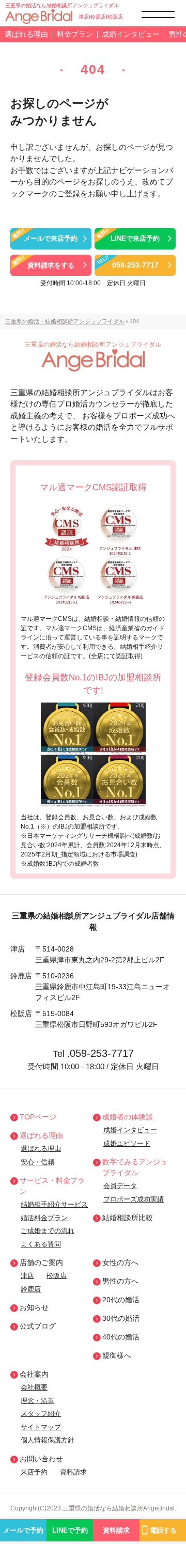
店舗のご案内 (41, 1262)
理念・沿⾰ (37, 1401)
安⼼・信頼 (37, 1162)
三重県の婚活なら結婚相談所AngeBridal (119, 1508)
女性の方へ (120, 1262)
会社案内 (34, 1374)
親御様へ (116, 1355)
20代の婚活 (121, 1300)
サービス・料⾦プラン (52, 1185)
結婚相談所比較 (127, 1217)
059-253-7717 (102, 1053)
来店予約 (34, 1472)
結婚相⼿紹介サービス (54, 1204)
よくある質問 (41, 1244)
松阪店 (57, 1276)
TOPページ (38, 1117)
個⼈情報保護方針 (47, 1440)
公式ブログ (38, 1326)
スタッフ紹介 (41, 1413)
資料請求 (73, 1472)
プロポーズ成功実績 (133, 1199)
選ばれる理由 (26, 34)
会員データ (120, 1186)
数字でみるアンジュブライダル (134, 1167)
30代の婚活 (121, 1318)
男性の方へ (120, 1281)
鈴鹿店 (31, 1289)
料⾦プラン (75, 34)
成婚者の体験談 (127, 1117)
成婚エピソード (126, 1143)
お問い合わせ (41, 1459)
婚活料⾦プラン (44, 1218)
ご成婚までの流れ (47, 1231)
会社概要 (34, 1387)
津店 (27, 1276)
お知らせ (34, 1307)
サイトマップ (41, 1427)
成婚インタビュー (131, 34)
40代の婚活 (121, 1337)
